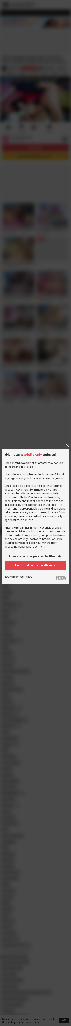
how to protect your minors (18, 577)
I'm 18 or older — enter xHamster (35, 565)
